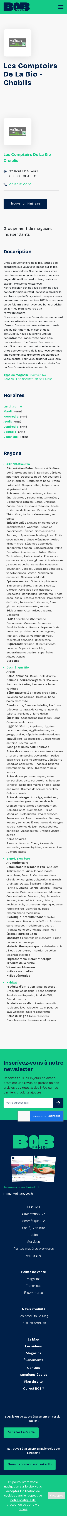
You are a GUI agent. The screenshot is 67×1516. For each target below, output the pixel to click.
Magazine (33, 1353)
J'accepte (56, 1495)
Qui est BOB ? (33, 1388)
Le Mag (33, 1339)
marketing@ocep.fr (20, 1193)
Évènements (33, 1360)
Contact (33, 1368)
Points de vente (33, 1272)
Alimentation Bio (33, 1214)
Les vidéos (33, 1346)
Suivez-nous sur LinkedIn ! (21, 1187)
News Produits (33, 1309)
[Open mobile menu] (60, 7)
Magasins (33, 1279)
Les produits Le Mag (33, 1316)
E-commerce (33, 1293)
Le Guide (33, 1207)
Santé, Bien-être (33, 1228)
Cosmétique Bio (33, 1221)
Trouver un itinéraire (25, 203)
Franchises (33, 1286)
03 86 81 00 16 (20, 184)
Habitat (33, 1235)
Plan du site (33, 1382)
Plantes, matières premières (33, 1249)
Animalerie (33, 1255)
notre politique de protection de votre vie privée (23, 1504)
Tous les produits (33, 1323)
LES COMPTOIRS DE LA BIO (34, 379)
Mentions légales (33, 1375)
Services (33, 1242)
